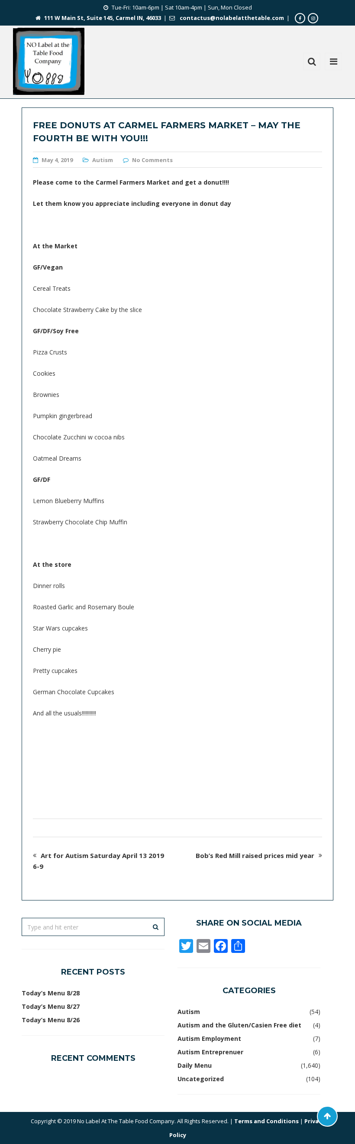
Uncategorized (201, 1079)
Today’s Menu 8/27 (51, 1006)
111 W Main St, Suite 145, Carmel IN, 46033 (102, 18)
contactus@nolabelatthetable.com (232, 18)
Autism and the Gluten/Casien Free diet (239, 1025)
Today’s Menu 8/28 (51, 993)
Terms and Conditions (266, 1121)
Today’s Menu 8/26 (51, 1020)
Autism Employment (209, 1038)
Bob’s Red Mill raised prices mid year (255, 855)
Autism (102, 160)
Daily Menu (195, 1065)
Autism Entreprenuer (210, 1052)
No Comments (152, 160)
